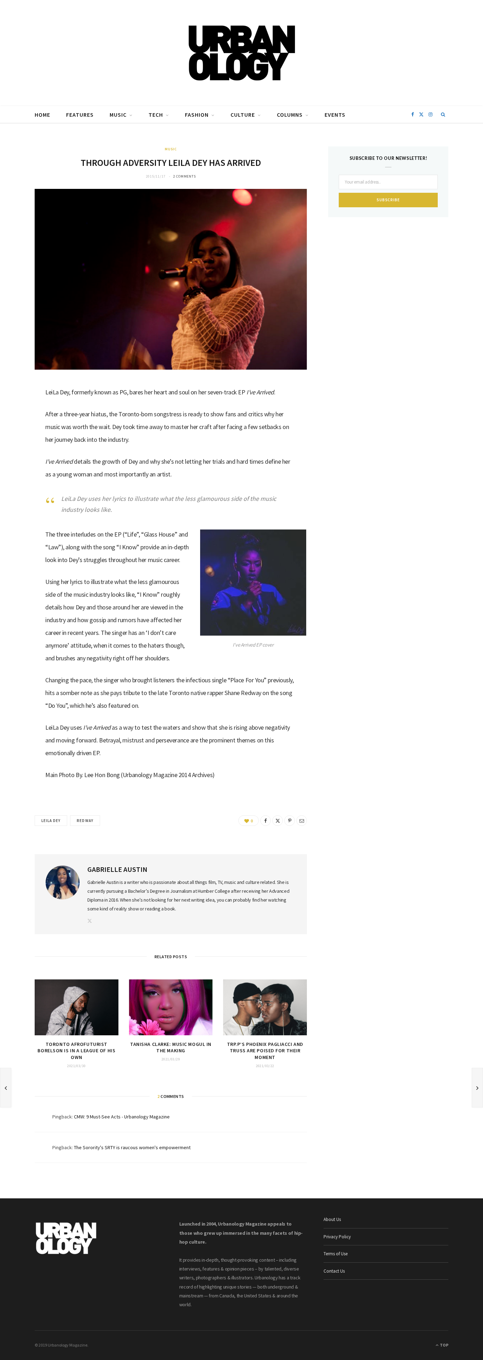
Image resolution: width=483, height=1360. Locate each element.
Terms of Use (336, 1254)
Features (80, 114)
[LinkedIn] (18, 447)
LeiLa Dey (50, 820)
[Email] (18, 465)
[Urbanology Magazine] (242, 53)
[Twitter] (18, 429)
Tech (156, 114)
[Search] (443, 114)
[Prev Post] (5, 1087)
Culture (243, 114)
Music (118, 114)
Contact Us (334, 1271)
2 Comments (184, 176)
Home (42, 114)
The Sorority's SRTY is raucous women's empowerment (132, 1147)
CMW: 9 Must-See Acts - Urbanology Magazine (122, 1116)
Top (443, 1345)
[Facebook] (18, 411)
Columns (290, 114)
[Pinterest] (289, 820)
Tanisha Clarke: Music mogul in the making (170, 1047)
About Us (332, 1219)
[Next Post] (477, 1087)
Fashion (197, 114)
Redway (85, 820)
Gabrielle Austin (117, 869)
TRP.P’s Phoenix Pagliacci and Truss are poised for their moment (265, 1051)
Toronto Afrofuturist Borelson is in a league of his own (76, 1051)
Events (335, 114)
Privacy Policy (337, 1237)
